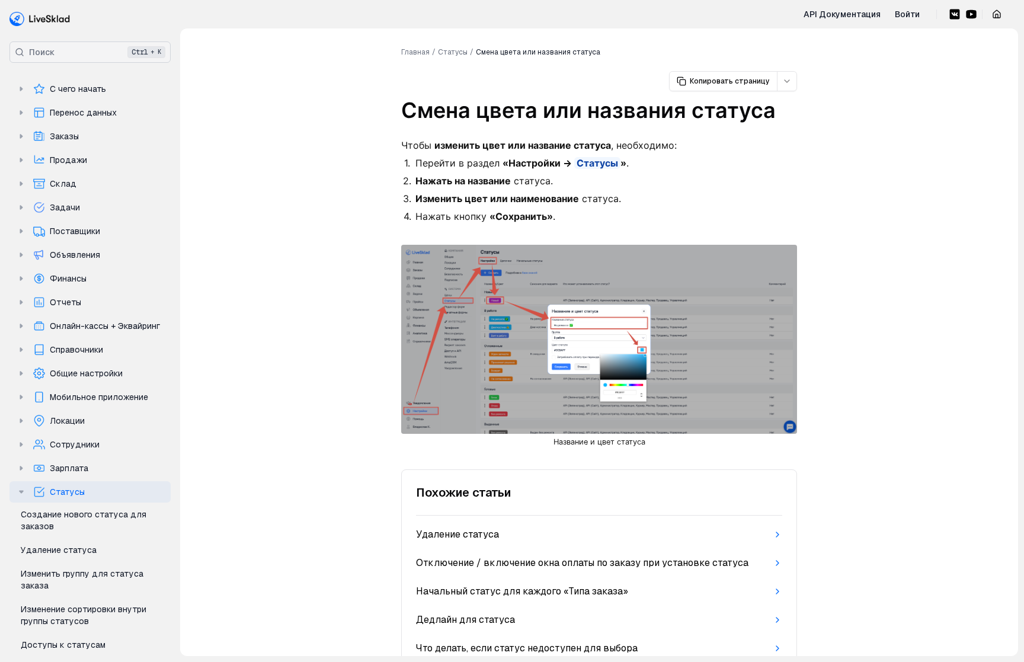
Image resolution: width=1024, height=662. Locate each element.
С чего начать (78, 89)
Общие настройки (86, 373)
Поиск (95, 52)
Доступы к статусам (63, 644)
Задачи (65, 207)
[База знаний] (40, 19)
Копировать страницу (730, 81)
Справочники (76, 349)
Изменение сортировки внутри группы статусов (83, 615)
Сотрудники (75, 444)
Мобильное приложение (99, 397)
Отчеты (65, 302)
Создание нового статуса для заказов (83, 520)
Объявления (75, 255)
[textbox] (599, 302)
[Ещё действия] (786, 81)
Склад (63, 183)
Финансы (68, 278)
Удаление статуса (59, 550)
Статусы (67, 492)
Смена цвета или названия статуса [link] (538, 52)
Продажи (68, 160)
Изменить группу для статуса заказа (82, 579)
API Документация (842, 14)
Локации (67, 420)
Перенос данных (83, 112)
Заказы (64, 136)
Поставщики (75, 231)
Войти (907, 14)
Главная (415, 52)
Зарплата (69, 468)
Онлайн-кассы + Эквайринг (105, 326)
